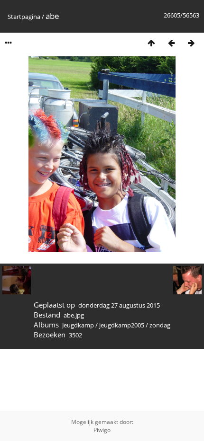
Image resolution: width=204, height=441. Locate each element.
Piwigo (102, 430)
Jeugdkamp (78, 325)
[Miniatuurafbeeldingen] (151, 42)
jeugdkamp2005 (121, 325)
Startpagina (24, 16)
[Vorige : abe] (171, 42)
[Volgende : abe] (191, 42)
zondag (159, 325)
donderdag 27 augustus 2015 (119, 305)
